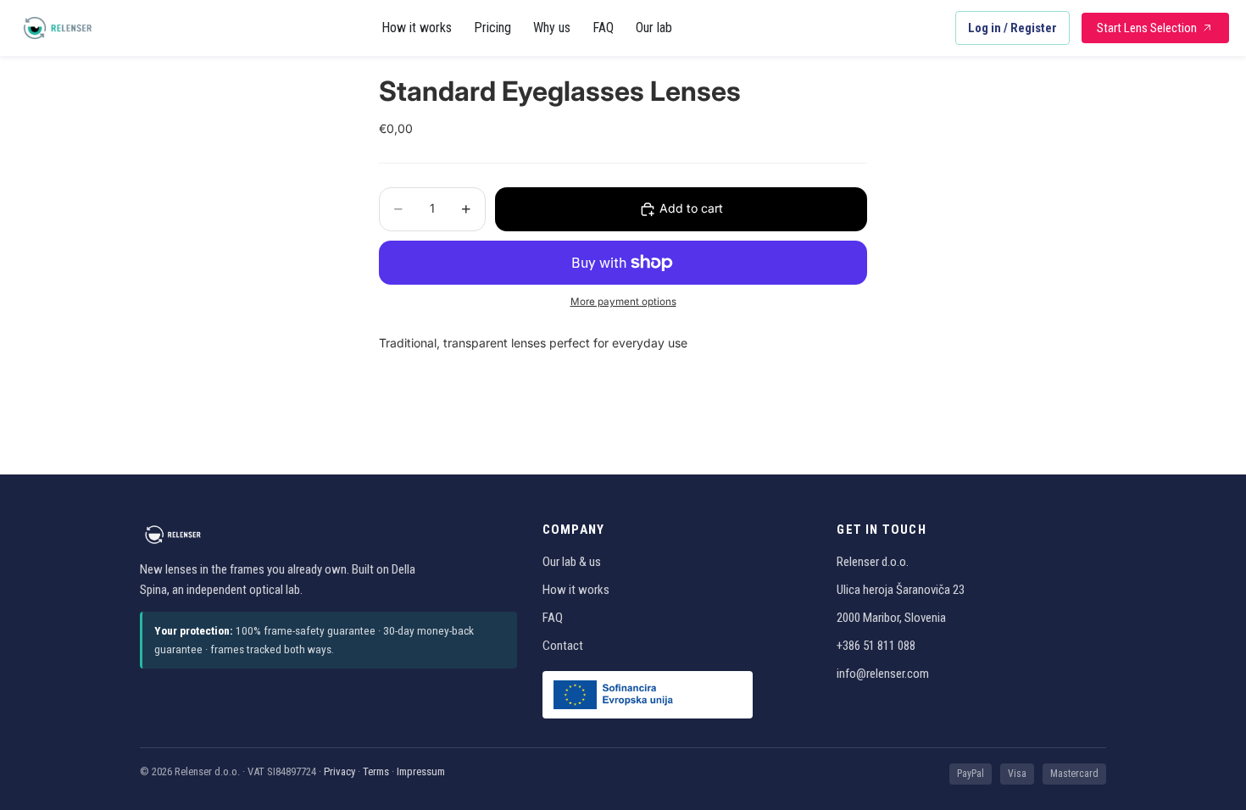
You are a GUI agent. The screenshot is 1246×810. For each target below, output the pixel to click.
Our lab (654, 27)
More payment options (623, 302)
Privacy (339, 771)
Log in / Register (1012, 28)
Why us (551, 27)
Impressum (421, 771)
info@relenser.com (883, 673)
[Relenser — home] (57, 28)
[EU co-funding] (647, 694)
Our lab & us (571, 561)
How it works (416, 27)
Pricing (492, 27)
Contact (562, 645)
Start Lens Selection (1147, 28)
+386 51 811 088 (876, 645)
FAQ (603, 27)
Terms (376, 771)
